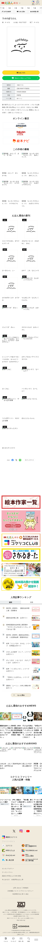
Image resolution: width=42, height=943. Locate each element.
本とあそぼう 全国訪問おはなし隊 (12, 879)
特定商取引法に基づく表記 (20, 894)
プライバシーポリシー (26, 891)
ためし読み (22, 11)
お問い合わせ (17, 888)
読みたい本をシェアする (23, 78)
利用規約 (25, 888)
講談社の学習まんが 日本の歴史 (11, 876)
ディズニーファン (7, 872)
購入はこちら (21, 73)
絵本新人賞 (35, 11)
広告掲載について (13, 891)
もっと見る (21, 695)
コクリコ (16, 815)
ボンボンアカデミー (8, 868)
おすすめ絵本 (7, 11)
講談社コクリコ (4, 804)
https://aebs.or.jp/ (21, 920)
